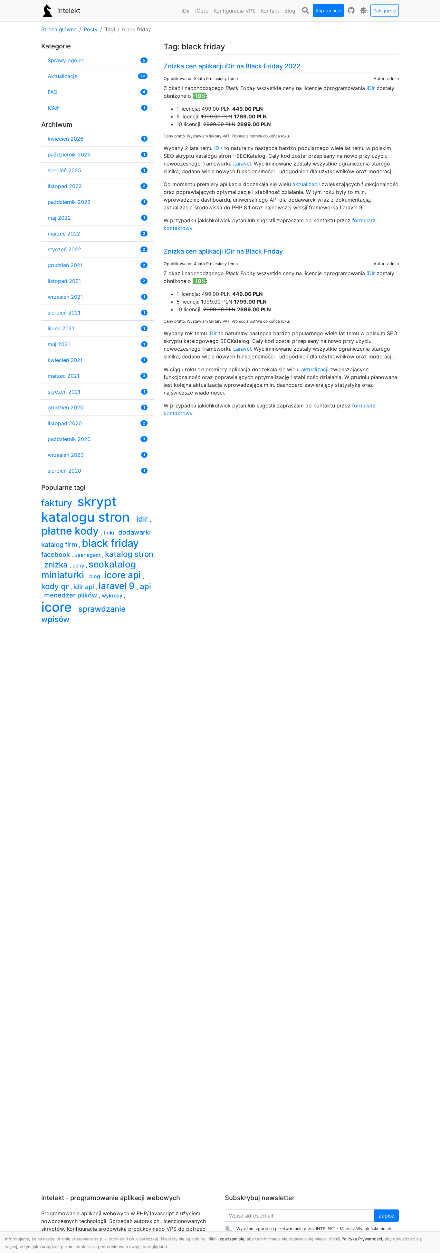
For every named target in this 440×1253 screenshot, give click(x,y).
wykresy (113, 595)
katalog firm (60, 544)
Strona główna (59, 29)
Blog (289, 10)
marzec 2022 (64, 233)
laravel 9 (118, 585)
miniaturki (63, 574)
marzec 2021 (63, 376)
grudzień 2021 (65, 265)
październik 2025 (69, 154)
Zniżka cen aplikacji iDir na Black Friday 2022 (232, 66)
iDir (371, 88)
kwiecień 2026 (65, 138)
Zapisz (386, 1215)
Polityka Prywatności (361, 1239)
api (145, 586)
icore (58, 607)
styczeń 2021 (64, 391)
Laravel (242, 163)
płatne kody (71, 531)
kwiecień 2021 (65, 360)
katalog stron (129, 554)
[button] (186, 10)
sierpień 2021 (64, 312)
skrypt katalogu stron (87, 509)
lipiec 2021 (61, 328)
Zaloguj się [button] (384, 10)
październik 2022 (69, 202)
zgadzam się (232, 1239)
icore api (123, 574)
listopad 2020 (65, 423)
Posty (91, 29)
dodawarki (135, 532)
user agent (88, 555)
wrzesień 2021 (65, 297)
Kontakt (270, 10)
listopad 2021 (64, 281)
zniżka (57, 564)
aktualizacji (306, 184)
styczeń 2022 (64, 249)
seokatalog (113, 564)
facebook (56, 554)
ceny (79, 565)
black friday (111, 543)
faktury (57, 502)
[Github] (351, 10)
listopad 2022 (65, 186)
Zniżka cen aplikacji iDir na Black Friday (223, 251)
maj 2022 (59, 218)
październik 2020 (69, 439)
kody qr (56, 586)
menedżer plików (71, 595)
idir (143, 519)
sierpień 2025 (64, 170)
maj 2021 (59, 344)
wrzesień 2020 (66, 455)
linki (109, 532)
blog (95, 576)
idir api (84, 587)
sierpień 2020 (64, 470)
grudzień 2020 (65, 407)
